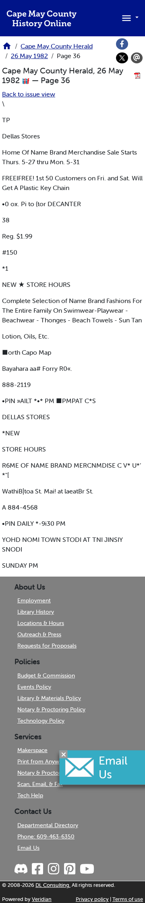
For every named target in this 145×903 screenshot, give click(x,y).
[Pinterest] (69, 869)
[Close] (64, 754)
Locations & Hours (40, 623)
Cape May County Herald (57, 46)
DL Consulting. (52, 885)
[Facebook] (122, 44)
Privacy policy (92, 899)
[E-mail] (137, 58)
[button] (129, 17)
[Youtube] (87, 869)
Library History (35, 611)
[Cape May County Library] (7, 48)
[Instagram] (53, 869)
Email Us (28, 847)
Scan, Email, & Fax (40, 784)
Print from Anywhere (44, 761)
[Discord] (21, 869)
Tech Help (30, 795)
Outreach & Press (39, 634)
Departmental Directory (47, 825)
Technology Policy (40, 720)
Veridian (42, 899)
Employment (34, 600)
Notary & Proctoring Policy (51, 709)
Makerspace (32, 750)
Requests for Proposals (47, 645)
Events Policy (34, 686)
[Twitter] (122, 58)
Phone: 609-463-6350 (46, 836)
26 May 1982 (29, 56)
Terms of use (127, 899)
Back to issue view (28, 94)
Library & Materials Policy (49, 698)
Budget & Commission (46, 675)
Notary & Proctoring (42, 772)
